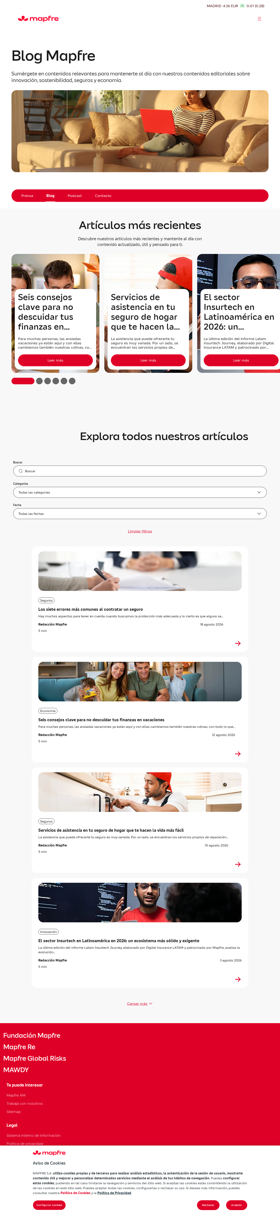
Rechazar (208, 1205)
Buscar (17, 462)
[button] (22, 381)
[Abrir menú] (259, 18)
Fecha (17, 505)
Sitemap (14, 1111)
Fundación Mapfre (31, 1035)
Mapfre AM (16, 1095)
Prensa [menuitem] (27, 195)
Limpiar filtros (140, 531)
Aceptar (236, 1205)
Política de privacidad (25, 1143)
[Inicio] (20, 19)
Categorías (20, 484)
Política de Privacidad (114, 1193)
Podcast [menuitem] (75, 195)
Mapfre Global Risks (34, 1058)
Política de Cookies (75, 1193)
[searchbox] (140, 471)
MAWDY (16, 1070)
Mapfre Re (19, 1047)
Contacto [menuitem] (103, 195)
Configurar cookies (49, 1205)
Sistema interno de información (34, 1135)
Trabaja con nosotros (25, 1103)
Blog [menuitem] (50, 195)
